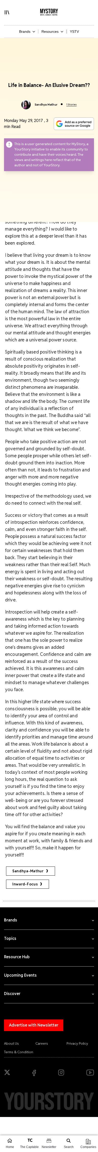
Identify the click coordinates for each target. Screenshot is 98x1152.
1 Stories (71, 104)
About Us (11, 1043)
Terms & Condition (18, 1052)
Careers (41, 1043)
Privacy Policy (77, 1043)
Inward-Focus (25, 884)
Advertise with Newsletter (33, 1025)
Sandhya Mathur (46, 104)
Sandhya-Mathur (28, 871)
